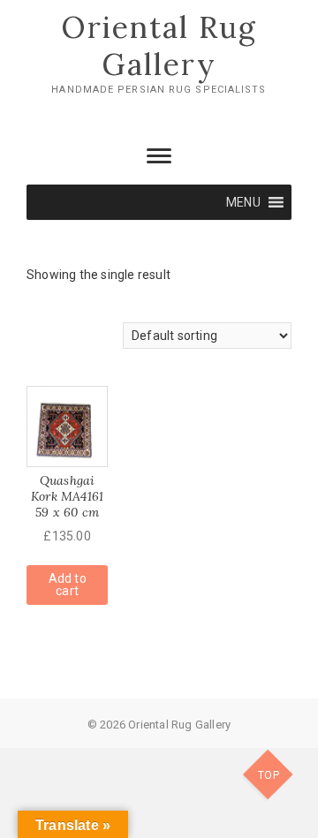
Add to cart (68, 584)
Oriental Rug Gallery (159, 45)
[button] (243, 202)
